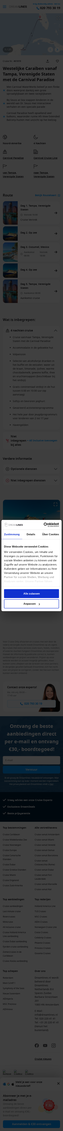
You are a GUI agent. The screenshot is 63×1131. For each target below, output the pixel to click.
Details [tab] (31, 534)
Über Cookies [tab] (50, 534)
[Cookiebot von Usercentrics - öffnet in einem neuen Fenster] (44, 524)
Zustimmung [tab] (12, 534)
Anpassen (29, 603)
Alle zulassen (31, 593)
